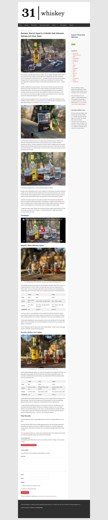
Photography (75, 68)
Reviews (26, 25)
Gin (73, 63)
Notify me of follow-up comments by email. (31, 485)
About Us (71, 25)
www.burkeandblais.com (75, 504)
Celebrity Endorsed (77, 55)
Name (22, 474)
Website (22, 482)
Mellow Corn (61, 201)
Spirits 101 (75, 73)
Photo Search (34, 25)
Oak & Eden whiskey (56, 147)
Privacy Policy (39, 507)
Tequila (74, 75)
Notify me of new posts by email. (29, 488)
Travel (74, 76)
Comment (23, 456)
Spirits (29, 445)
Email (22, 478)
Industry (74, 65)
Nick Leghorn (30, 30)
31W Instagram (63, 25)
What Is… (54, 25)
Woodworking (75, 81)
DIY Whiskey (24, 445)
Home (20, 25)
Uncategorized (76, 78)
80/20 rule (45, 290)
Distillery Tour (75, 60)
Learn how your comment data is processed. (47, 496)
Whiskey (34, 445)
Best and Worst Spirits (44, 25)
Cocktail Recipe (76, 58)
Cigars (74, 56)
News (74, 66)
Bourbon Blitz (75, 53)
